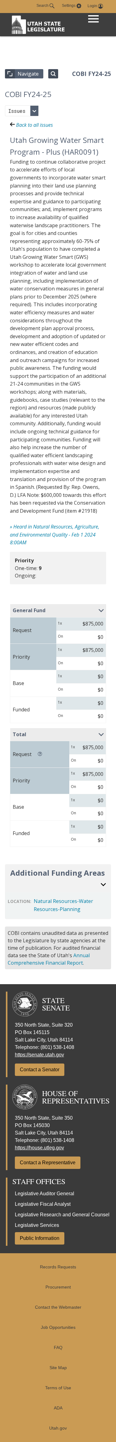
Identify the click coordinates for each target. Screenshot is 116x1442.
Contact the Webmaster (58, 1307)
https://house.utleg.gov (39, 1147)
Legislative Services (37, 1225)
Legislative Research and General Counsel (62, 1214)
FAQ (58, 1347)
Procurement (58, 1287)
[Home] (38, 24)
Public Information (39, 1238)
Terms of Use (58, 1388)
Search (43, 5)
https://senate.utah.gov (39, 1054)
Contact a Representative (47, 1162)
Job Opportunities (58, 1327)
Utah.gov (58, 1428)
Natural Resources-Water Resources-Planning (63, 905)
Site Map (58, 1367)
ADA (58, 1408)
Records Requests (58, 1267)
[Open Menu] (93, 19)
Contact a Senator (39, 1069)
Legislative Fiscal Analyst (43, 1204)
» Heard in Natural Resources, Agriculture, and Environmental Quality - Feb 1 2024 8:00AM (54, 534)
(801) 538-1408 (57, 1047)
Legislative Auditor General (44, 1193)
